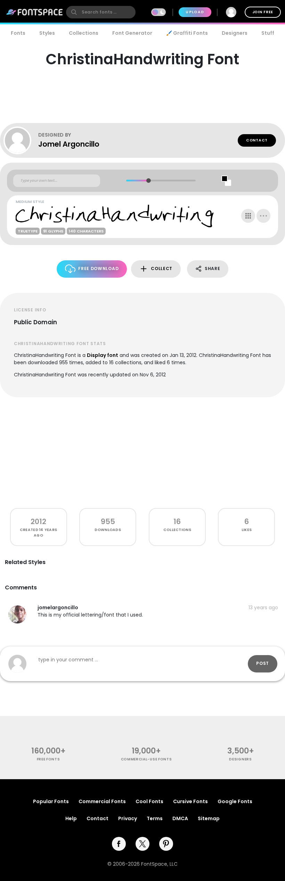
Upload (195, 12)
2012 (38, 521)
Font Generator (132, 33)
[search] (101, 12)
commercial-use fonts (146, 759)
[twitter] (142, 844)
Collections (83, 33)
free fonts (48, 759)
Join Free (262, 12)
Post (262, 663)
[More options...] (263, 216)
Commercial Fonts (102, 801)
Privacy (127, 818)
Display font (102, 355)
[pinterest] (166, 844)
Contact (257, 140)
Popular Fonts (51, 801)
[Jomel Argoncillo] (20, 140)
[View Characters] (248, 216)
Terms (155, 818)
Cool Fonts (149, 801)
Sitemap (209, 818)
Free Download (98, 268)
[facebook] (119, 844)
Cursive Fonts (190, 801)
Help (71, 818)
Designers (234, 33)
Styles (47, 33)
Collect (161, 268)
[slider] (148, 180)
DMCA (180, 818)
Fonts (18, 33)
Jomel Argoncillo (68, 144)
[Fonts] (34, 12)
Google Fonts (235, 801)
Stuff (267, 33)
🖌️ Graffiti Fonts (187, 33)
